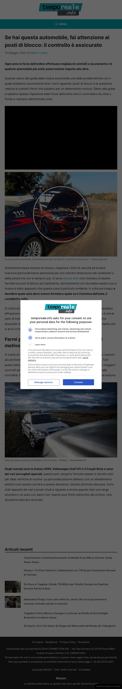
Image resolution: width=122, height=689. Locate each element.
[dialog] (61, 344)
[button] (61, 344)
